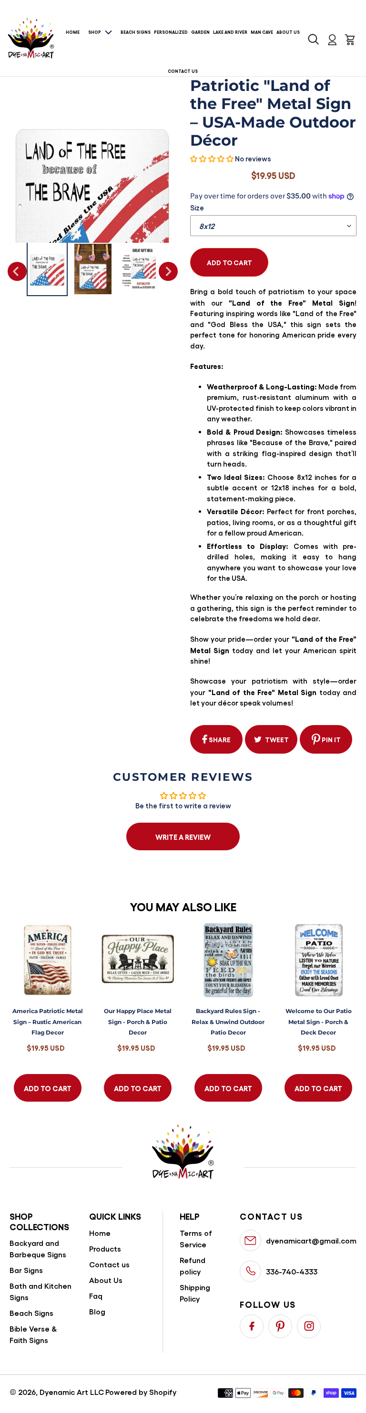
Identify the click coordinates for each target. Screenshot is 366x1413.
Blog (97, 1311)
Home (100, 1232)
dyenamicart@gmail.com (311, 1240)
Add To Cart (47, 1088)
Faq (95, 1295)
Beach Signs (31, 1312)
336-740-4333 (291, 1271)
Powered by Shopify (140, 1391)
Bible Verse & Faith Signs (33, 1334)
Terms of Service (196, 1238)
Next (168, 271)
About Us (105, 1279)
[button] (212, 158)
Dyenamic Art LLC (72, 1391)
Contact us (109, 1264)
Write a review (183, 836)
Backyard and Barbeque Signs (38, 1248)
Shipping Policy (195, 1293)
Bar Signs (26, 1269)
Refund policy (192, 1265)
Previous (17, 271)
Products (105, 1248)
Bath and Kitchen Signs (40, 1291)
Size (197, 207)
